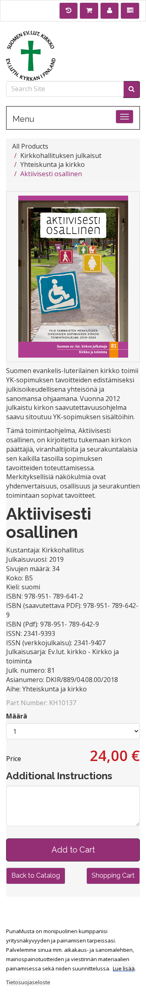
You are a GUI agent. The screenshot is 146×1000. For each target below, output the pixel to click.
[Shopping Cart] (89, 10)
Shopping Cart (113, 875)
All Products (30, 146)
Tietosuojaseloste (28, 982)
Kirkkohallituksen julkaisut (60, 155)
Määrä (16, 716)
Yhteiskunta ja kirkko (52, 164)
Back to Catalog (35, 875)
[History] (68, 10)
